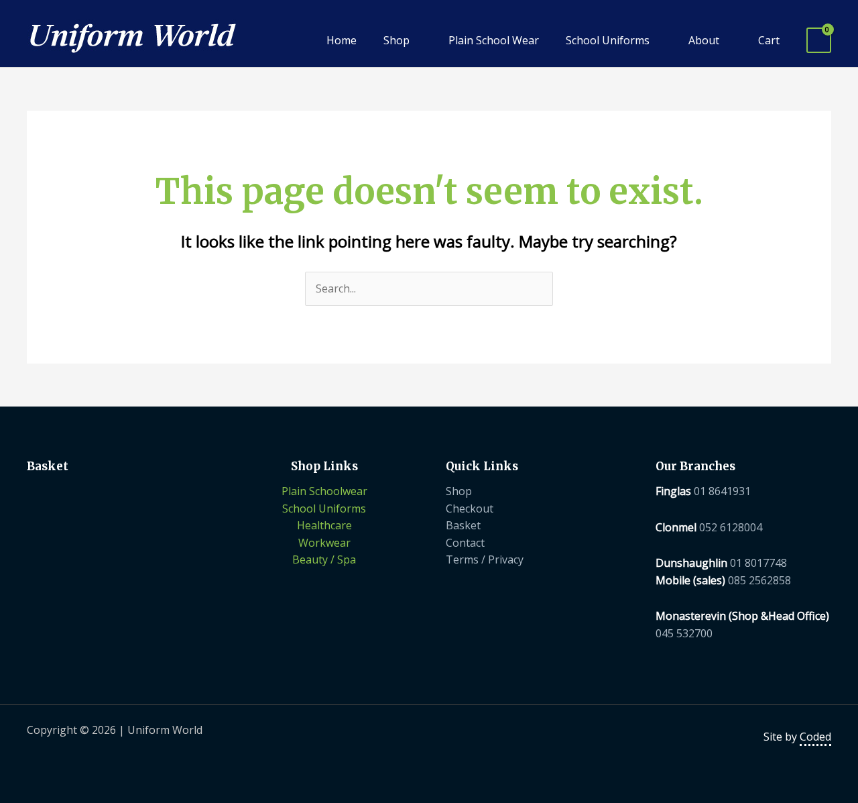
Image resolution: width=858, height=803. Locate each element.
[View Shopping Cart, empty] (818, 41)
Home (341, 40)
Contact (465, 542)
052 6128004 (730, 527)
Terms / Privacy (485, 559)
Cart (769, 40)
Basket (463, 525)
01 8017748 (758, 562)
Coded (815, 736)
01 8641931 (722, 491)
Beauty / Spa (324, 559)
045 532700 (684, 633)
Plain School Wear (493, 40)
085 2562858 (759, 580)
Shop (396, 40)
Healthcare (324, 525)
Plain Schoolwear (324, 491)
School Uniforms (608, 40)
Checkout (469, 508)
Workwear (324, 542)
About (703, 40)
